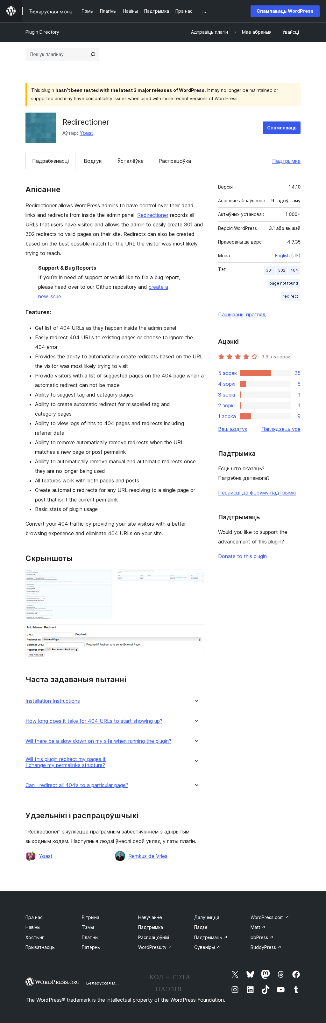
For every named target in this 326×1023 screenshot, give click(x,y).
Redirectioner (152, 215)
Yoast (86, 133)
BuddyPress (266, 947)
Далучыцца (206, 917)
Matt (258, 927)
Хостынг (34, 937)
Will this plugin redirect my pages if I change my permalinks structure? (65, 762)
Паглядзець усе (281, 429)
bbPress (262, 937)
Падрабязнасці (50, 161)
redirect (290, 296)
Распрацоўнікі (153, 937)
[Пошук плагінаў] (93, 54)
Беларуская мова (104, 982)
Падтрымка (286, 161)
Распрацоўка (175, 161)
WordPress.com (270, 917)
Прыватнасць (40, 947)
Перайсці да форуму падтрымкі (257, 492)
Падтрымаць (211, 937)
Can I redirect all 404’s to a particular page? (76, 785)
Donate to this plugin (242, 556)
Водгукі (93, 161)
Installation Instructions (52, 701)
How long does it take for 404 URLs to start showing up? (93, 721)
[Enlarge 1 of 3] (104, 578)
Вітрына (90, 917)
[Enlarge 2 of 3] (196, 578)
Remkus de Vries (147, 856)
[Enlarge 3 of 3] (196, 633)
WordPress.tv (155, 947)
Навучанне (150, 917)
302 (281, 270)
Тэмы (88, 927)
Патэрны (91, 947)
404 (294, 270)
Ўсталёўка (130, 161)
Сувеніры (207, 947)
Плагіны (90, 937)
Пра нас (34, 917)
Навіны (32, 927)
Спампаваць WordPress (285, 11)
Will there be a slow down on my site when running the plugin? (98, 741)
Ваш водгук (232, 429)
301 (269, 270)
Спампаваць (281, 127)
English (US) (288, 255)
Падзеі (201, 927)
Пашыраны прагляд (242, 314)
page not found (283, 283)
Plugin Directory (42, 32)
